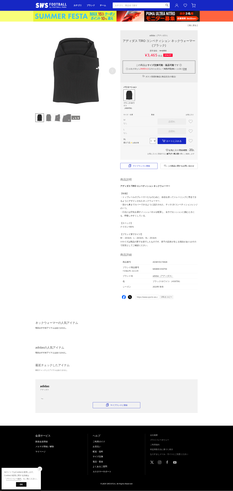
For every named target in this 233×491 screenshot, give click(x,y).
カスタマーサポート (102, 471)
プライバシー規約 (13, 478)
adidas (159, 35)
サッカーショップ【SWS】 (52, 5)
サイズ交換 (98, 456)
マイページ (40, 451)
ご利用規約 (155, 444)
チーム (103, 5)
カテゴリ (78, 5)
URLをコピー (166, 297)
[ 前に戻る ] (193, 25)
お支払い (97, 446)
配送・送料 (98, 451)
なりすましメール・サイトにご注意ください (169, 454)
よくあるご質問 (100, 466)
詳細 (185, 68)
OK (21, 484)
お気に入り (185, 5)
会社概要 (154, 435)
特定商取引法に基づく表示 (161, 449)
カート (194, 5)
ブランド (91, 5)
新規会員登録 (41, 441)
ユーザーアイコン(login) (177, 5)
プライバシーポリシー (159, 439)
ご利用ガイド (99, 441)
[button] (112, 70)
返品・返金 (98, 461)
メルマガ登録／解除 (44, 446)
